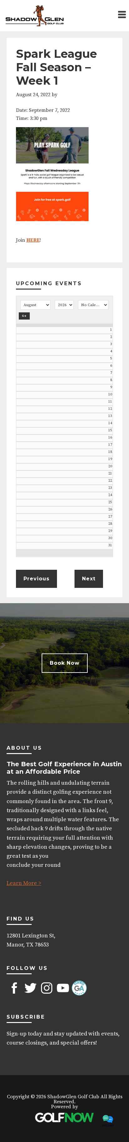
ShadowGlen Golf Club (34, 15)
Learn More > (24, 883)
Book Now (65, 663)
